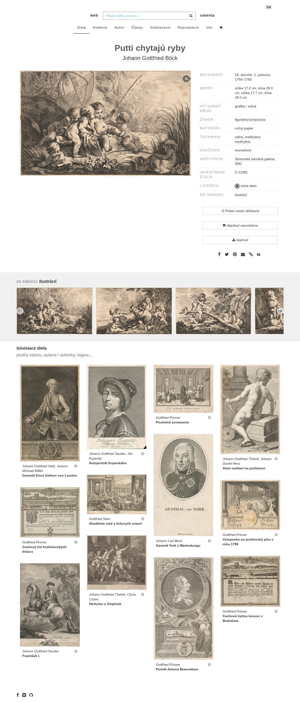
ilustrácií (241, 195)
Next (280, 310)
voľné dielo (248, 186)
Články (137, 27)
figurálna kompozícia (250, 119)
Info (209, 27)
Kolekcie (100, 27)
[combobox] (149, 16)
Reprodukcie (188, 27)
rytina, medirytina (247, 137)
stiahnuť (241, 240)
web (94, 15)
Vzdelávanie (160, 27)
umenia (207, 15)
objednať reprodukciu (241, 225)
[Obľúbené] (221, 28)
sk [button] (269, 7)
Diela (81, 27)
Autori (119, 27)
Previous (19, 310)
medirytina (242, 141)
